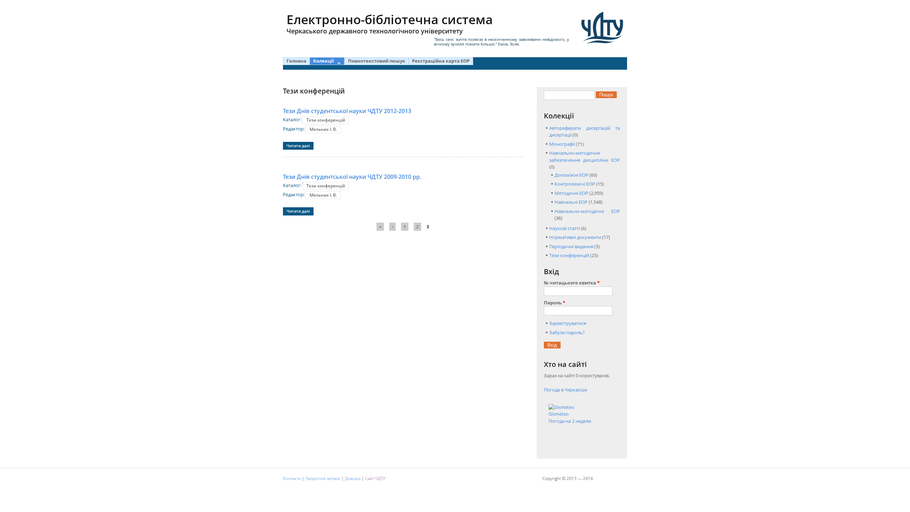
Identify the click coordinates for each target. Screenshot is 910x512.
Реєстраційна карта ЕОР (441, 61)
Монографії (562, 144)
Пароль (554, 302)
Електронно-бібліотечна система (390, 23)
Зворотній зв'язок (322, 478)
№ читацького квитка (572, 282)
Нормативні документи (575, 237)
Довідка (352, 478)
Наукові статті (564, 228)
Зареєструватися (567, 323)
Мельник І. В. (323, 129)
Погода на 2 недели (569, 421)
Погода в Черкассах (565, 389)
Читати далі (300, 145)
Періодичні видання (571, 246)
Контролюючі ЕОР (575, 184)
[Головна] (602, 28)
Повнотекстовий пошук (376, 61)
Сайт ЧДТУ (375, 478)
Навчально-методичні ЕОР (587, 211)
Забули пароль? (567, 332)
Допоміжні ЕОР (571, 175)
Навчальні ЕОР (571, 202)
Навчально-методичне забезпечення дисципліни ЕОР (584, 156)
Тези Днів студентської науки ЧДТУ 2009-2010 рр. (352, 177)
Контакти (292, 478)
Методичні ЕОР (571, 193)
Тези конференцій (325, 120)
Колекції (322, 61)
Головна (296, 61)
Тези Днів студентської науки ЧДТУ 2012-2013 (347, 111)
